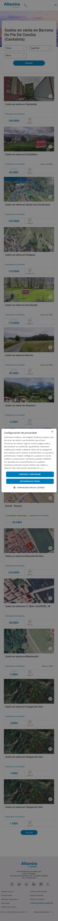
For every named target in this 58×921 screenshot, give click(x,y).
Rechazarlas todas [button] (30, 481)
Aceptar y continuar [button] (30, 474)
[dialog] (29, 460)
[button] (29, 487)
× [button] (52, 432)
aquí (42, 468)
